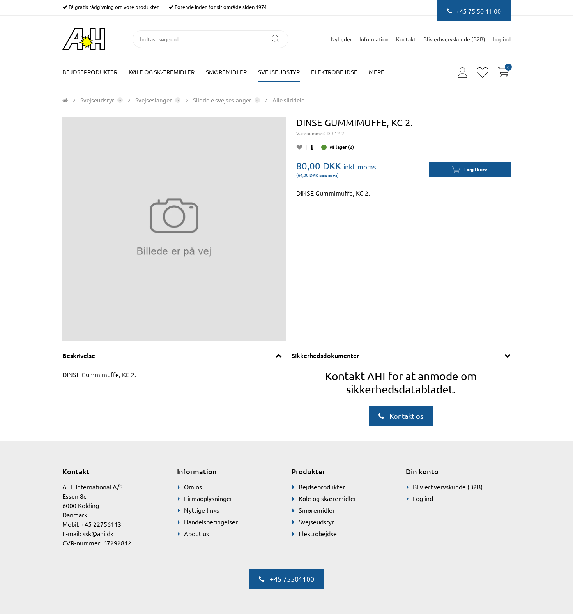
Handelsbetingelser (211, 522)
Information (374, 38)
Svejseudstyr (279, 72)
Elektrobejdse (334, 72)
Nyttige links (201, 510)
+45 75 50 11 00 (478, 11)
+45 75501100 (291, 579)
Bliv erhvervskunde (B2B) (454, 38)
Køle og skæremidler (162, 72)
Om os (193, 486)
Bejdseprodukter (89, 72)
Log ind (423, 498)
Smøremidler (226, 72)
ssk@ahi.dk (98, 533)
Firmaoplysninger (208, 498)
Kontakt (406, 38)
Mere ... (379, 72)
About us (196, 533)
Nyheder (341, 38)
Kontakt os (405, 416)
